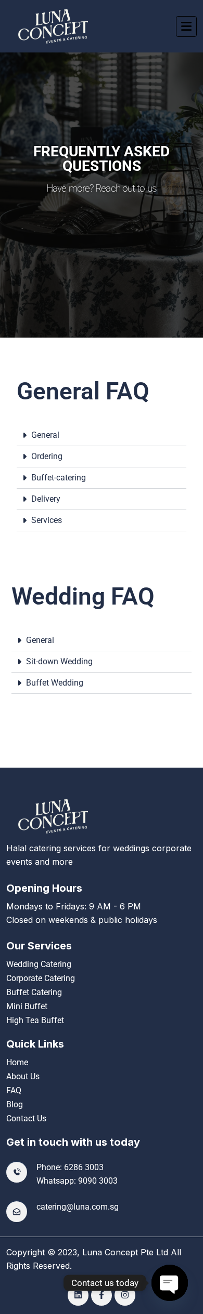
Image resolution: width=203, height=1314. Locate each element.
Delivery (45, 499)
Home (17, 1062)
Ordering (46, 456)
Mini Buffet (26, 1006)
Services (46, 520)
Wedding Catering (38, 964)
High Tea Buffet (35, 1020)
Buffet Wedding (54, 683)
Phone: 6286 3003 (70, 1167)
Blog (14, 1104)
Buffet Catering (34, 992)
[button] (101, 435)
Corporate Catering (40, 978)
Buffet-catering (58, 477)
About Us (23, 1076)
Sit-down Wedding (59, 661)
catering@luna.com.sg (77, 1207)
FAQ (13, 1090)
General (45, 435)
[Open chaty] (169, 1283)
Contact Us (26, 1118)
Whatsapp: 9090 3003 (77, 1181)
